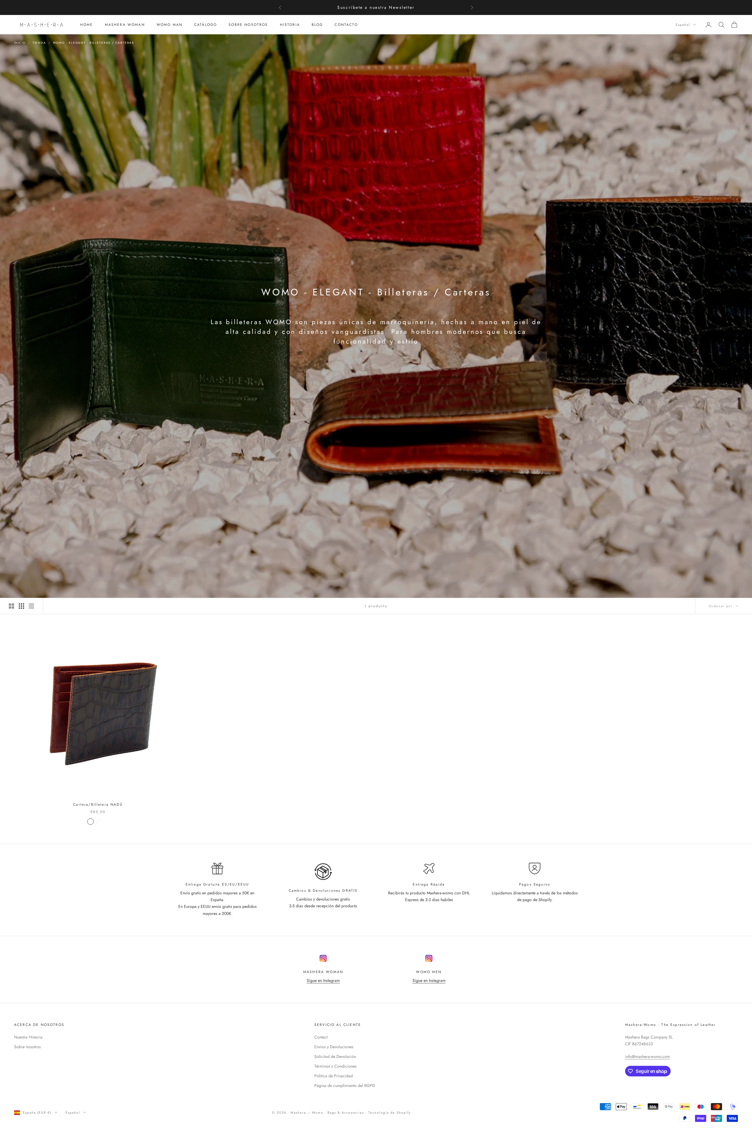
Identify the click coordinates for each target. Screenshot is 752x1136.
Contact (321, 1037)
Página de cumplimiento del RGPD (344, 1085)
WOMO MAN (169, 24)
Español (683, 24)
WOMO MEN (429, 972)
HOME (86, 24)
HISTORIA (290, 24)
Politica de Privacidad (333, 1076)
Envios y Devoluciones (333, 1047)
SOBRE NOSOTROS (248, 24)
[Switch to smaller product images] (21, 606)
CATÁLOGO (205, 24)
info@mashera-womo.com (647, 1056)
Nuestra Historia (28, 1037)
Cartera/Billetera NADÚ (98, 804)
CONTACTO (346, 24)
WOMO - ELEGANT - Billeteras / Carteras (93, 43)
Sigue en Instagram (323, 980)
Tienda (39, 43)
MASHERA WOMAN (125, 24)
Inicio (20, 43)
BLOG (317, 24)
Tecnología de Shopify (389, 1112)
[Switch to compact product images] (31, 606)
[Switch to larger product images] (11, 606)
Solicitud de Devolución (335, 1056)
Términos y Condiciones (335, 1066)
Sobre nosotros (27, 1047)
